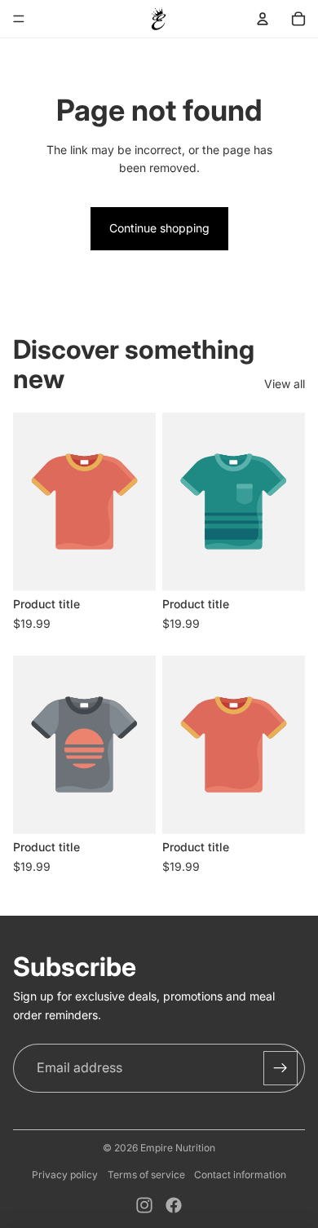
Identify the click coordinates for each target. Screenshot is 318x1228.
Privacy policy (65, 1174)
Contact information (240, 1174)
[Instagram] (144, 1205)
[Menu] (19, 19)
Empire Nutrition (177, 1148)
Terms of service (146, 1174)
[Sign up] (280, 1068)
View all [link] (284, 384)
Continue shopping (159, 228)
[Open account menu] (262, 19)
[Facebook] (173, 1205)
